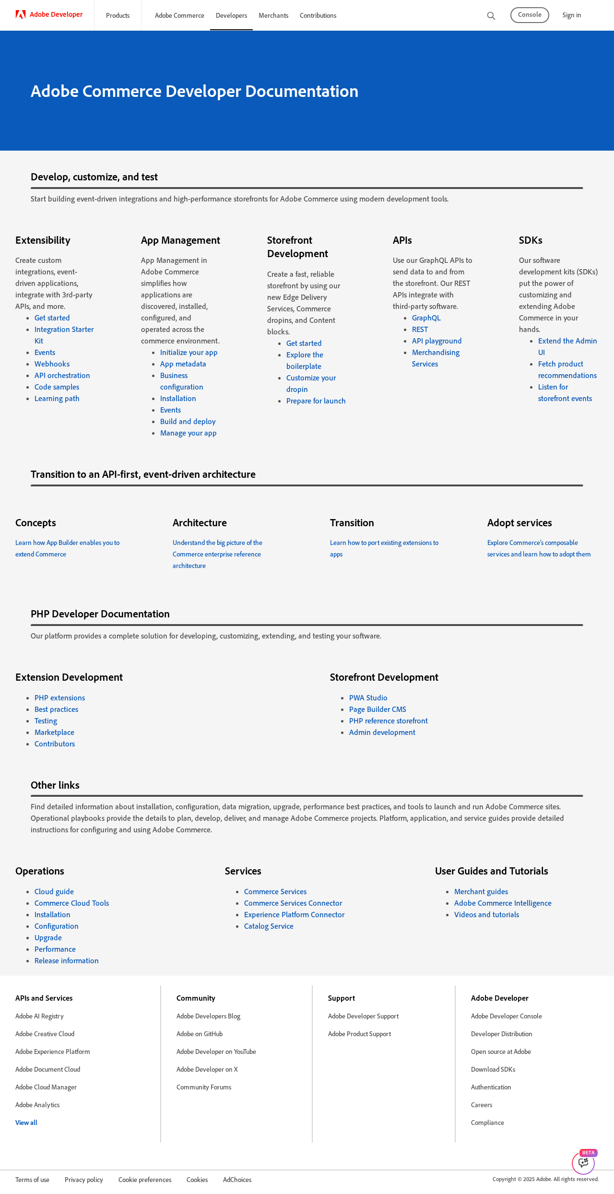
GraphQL (426, 317)
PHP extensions (60, 697)
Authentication (491, 1087)
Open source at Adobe (501, 1051)
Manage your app (188, 432)
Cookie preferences (144, 1179)
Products (118, 15)
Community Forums (204, 1087)
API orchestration (62, 375)
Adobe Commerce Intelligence (503, 903)
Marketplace (54, 732)
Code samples (57, 386)
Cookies (197, 1179)
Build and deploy (187, 421)
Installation (178, 398)
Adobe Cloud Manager (46, 1087)
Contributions (318, 15)
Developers (231, 15)
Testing (46, 720)
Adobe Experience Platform (52, 1051)
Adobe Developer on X (207, 1069)
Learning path (57, 398)
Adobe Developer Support (363, 1016)
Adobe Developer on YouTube (216, 1051)
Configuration (57, 926)
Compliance (487, 1122)
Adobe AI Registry (39, 1016)
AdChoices (237, 1179)
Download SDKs (493, 1069)
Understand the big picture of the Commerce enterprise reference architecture (217, 553)
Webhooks (52, 363)
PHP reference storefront (388, 720)
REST (420, 329)
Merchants (273, 15)
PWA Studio (368, 697)
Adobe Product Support (359, 1033)
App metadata (183, 363)
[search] (491, 17)
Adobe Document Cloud (47, 1069)
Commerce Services (275, 891)
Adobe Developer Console (506, 1016)
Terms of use (32, 1179)
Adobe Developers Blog (208, 1016)
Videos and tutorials (486, 914)
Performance (55, 949)
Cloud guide (54, 891)
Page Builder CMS (377, 709)
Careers (481, 1104)
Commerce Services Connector (293, 903)
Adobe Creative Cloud (44, 1033)
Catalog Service (269, 926)
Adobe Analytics (37, 1104)
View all (26, 1122)
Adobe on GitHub (200, 1033)
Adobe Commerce (179, 15)
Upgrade (48, 937)
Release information (67, 960)
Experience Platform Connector (294, 914)
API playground (437, 340)
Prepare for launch (316, 400)
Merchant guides (481, 891)
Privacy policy (84, 1179)
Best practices (56, 709)
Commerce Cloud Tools (72, 903)
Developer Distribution (501, 1033)
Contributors (55, 743)
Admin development (382, 732)
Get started (52, 317)
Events (45, 352)
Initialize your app (189, 352)
